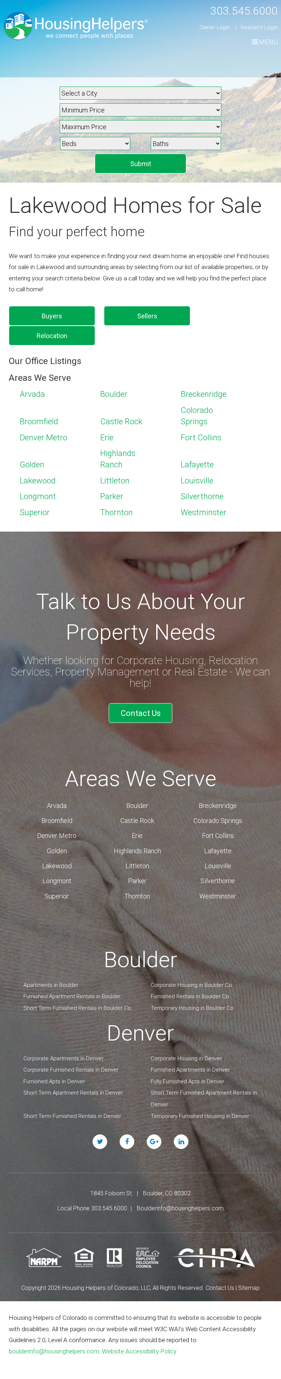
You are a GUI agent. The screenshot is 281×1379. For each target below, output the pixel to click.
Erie (106, 437)
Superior (35, 512)
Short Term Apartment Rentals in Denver (73, 1092)
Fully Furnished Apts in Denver (187, 1081)
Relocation (52, 336)
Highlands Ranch (137, 851)
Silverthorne (202, 496)
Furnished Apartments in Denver (190, 1069)
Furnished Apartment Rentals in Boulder (72, 996)
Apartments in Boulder (50, 985)
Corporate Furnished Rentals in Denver (71, 1069)
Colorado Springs (218, 820)
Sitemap (249, 1287)
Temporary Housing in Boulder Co (192, 1008)
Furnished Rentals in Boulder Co (190, 996)
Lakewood (38, 480)
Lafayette (197, 464)
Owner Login (214, 27)
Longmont (38, 496)
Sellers (147, 316)
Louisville (197, 480)
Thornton (116, 512)
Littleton (115, 480)
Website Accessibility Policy (139, 1351)
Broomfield (39, 421)
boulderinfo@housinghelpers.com (54, 1351)
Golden (32, 464)
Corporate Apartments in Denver (63, 1058)
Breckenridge (203, 394)
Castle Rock (121, 421)
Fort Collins (201, 437)
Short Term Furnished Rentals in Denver (72, 1116)
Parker (111, 496)
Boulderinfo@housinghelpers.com (180, 1208)
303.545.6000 (244, 10)
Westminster (203, 512)
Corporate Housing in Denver (186, 1058)
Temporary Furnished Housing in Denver (200, 1116)
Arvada (32, 394)
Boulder (113, 394)
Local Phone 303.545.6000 (92, 1208)
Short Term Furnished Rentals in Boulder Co (77, 1008)
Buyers (52, 316)
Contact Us (141, 713)
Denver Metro (43, 437)
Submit (140, 164)
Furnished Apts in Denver (54, 1081)
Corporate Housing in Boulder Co (191, 985)
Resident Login (259, 27)
